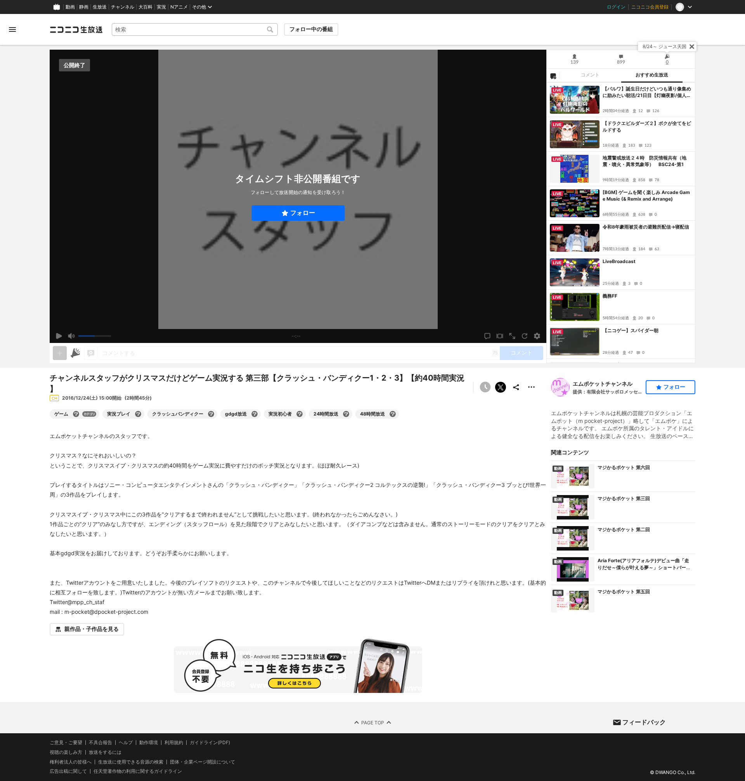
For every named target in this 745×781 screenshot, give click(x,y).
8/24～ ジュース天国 (664, 46)
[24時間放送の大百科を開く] (346, 414)
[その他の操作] (531, 387)
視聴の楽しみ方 (66, 752)
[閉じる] (691, 46)
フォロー (302, 213)
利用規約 (174, 742)
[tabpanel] (621, 223)
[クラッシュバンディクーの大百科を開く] (211, 414)
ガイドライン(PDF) (210, 742)
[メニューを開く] (12, 29)
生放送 (100, 7)
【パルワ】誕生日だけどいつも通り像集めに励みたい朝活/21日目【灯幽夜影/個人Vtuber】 (647, 92)
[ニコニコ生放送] (76, 29)
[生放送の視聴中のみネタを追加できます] (60, 353)
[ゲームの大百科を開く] (76, 414)
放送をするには (105, 752)
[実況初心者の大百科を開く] (299, 414)
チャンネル (122, 7)
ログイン (616, 7)
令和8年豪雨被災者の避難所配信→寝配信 (646, 227)
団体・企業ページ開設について (202, 761)
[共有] (516, 387)
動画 (70, 7)
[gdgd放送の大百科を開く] (254, 414)
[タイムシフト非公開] (485, 387)
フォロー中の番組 (311, 29)
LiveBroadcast (619, 261)
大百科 (145, 7)
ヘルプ (126, 742)
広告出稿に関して (68, 771)
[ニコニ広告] (75, 353)
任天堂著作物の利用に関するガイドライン (138, 771)
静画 (83, 7)
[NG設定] (553, 75)
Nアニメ (179, 7)
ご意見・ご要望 (66, 742)
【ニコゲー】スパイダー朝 (630, 330)
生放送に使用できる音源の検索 (130, 761)
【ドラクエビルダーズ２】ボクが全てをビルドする (647, 126)
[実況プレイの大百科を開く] (138, 414)
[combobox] (195, 29)
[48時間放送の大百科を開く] (393, 414)
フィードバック (644, 722)
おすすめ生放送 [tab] (652, 75)
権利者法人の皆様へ (71, 761)
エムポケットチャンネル (602, 383)
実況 (161, 7)
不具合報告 (100, 742)
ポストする (500, 387)
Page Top (372, 722)
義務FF (610, 296)
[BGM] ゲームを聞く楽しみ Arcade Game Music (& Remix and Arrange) (646, 195)
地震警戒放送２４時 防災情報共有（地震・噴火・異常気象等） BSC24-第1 (644, 161)
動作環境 (148, 742)
